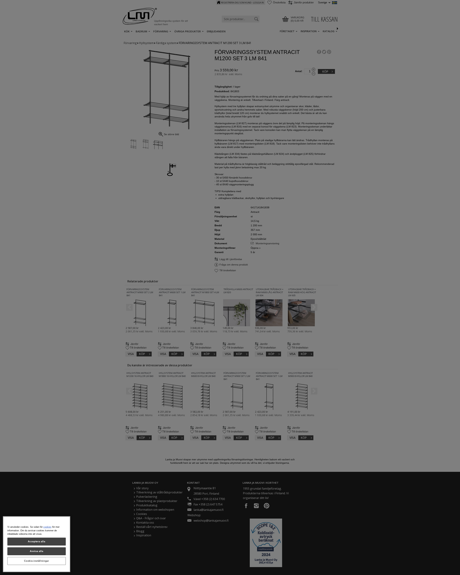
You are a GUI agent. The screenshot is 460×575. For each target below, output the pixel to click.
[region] (36, 544)
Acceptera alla (36, 541)
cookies (47, 527)
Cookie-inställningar (36, 561)
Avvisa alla (36, 551)
